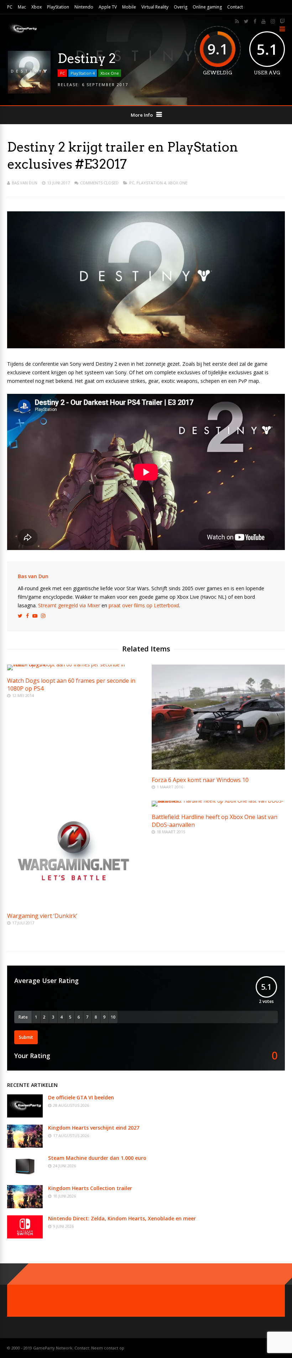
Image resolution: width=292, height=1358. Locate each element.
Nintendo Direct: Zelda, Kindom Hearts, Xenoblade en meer (122, 1218)
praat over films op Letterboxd (144, 605)
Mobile (129, 7)
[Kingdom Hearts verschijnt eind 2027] (25, 1145)
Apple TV (108, 7)
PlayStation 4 (83, 73)
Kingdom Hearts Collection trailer (90, 1188)
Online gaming (207, 7)
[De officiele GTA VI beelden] (25, 1115)
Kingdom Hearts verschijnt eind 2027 (93, 1127)
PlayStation (58, 7)
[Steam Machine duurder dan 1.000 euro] (25, 1176)
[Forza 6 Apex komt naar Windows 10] (218, 767)
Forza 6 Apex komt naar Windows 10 (200, 780)
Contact (235, 7)
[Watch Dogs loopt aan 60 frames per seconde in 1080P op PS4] (73, 664)
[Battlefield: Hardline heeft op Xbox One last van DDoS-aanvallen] (218, 800)
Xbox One (109, 73)
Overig (180, 7)
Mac (22, 7)
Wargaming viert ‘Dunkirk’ (42, 916)
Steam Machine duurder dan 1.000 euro (97, 1157)
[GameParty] (22, 33)
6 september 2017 (105, 84)
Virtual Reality (154, 7)
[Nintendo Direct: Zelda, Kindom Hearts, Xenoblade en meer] (25, 1236)
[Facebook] (255, 21)
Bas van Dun (24, 182)
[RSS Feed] (237, 21)
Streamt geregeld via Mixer (69, 605)
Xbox (36, 7)
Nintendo (83, 7)
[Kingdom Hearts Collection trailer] (25, 1206)
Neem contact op (107, 1348)
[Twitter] (246, 21)
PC (9, 7)
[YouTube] (263, 21)
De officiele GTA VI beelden (81, 1097)
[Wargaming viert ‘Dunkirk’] (73, 903)
